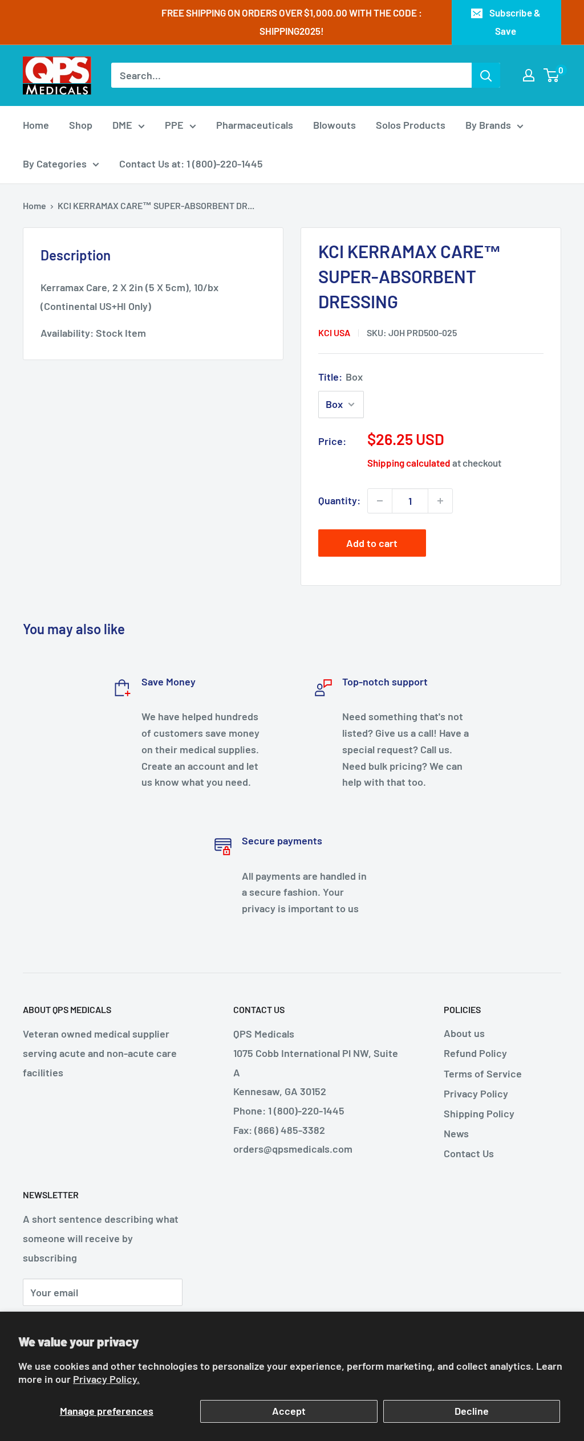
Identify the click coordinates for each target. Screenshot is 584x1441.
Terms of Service (483, 1073)
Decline (472, 1411)
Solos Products (410, 125)
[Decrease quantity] (380, 501)
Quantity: (339, 500)
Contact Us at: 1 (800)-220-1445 (191, 163)
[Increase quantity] (440, 501)
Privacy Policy (476, 1093)
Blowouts (334, 125)
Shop (80, 125)
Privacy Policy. (106, 1379)
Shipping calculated (409, 462)
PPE (174, 125)
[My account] (528, 75)
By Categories (55, 163)
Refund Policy (475, 1053)
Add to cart (372, 543)
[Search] (486, 75)
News (456, 1133)
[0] (552, 75)
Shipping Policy (479, 1113)
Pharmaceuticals (254, 125)
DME (122, 125)
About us (464, 1033)
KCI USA (334, 332)
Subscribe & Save (515, 21)
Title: (340, 376)
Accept (289, 1411)
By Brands (488, 125)
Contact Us (469, 1153)
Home (36, 125)
